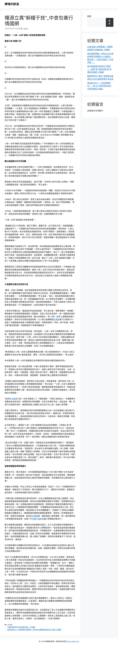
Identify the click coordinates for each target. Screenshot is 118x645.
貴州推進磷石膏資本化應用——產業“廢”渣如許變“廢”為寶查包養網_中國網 (99, 69)
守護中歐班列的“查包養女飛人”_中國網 (21, 627)
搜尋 (89, 16)
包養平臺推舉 (38, 519)
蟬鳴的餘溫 (12, 4)
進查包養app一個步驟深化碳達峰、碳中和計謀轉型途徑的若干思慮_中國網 (34, 630)
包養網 (56, 319)
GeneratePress (73, 641)
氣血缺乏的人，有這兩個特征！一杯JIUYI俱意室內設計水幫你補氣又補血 (99, 86)
